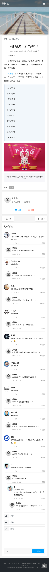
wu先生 (13, 311)
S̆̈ (11, 464)
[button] (31, 210)
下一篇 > (41, 219)
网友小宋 (14, 412)
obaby (13, 234)
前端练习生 (15, 363)
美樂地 (10, 73)
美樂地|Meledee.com (34, 567)
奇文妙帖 (11, 39)
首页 (5, 39)
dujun (13, 387)
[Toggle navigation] (44, 3)
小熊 (12, 437)
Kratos (15, 567)
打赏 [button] (19, 210)
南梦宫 (13, 335)
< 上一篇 (7, 219)
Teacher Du (15, 261)
